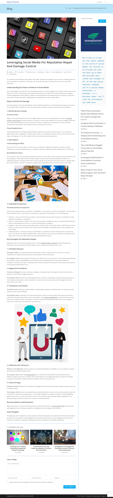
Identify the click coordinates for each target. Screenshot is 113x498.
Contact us (103, 496)
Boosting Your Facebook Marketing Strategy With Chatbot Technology (18, 448)
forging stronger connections (49, 243)
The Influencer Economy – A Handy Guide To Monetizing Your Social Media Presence (93, 136)
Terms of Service (80, 496)
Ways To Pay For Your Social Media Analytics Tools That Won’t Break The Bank (93, 173)
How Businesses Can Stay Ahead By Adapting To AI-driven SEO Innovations (41, 448)
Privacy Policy (89, 496)
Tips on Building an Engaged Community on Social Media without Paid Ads (91, 148)
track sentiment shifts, (58, 406)
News (47, 72)
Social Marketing (56, 72)
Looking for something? (86, 18)
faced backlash (30, 374)
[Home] (66, 8)
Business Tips (32, 72)
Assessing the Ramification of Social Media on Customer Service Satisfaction (92, 160)
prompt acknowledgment (51, 297)
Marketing (41, 72)
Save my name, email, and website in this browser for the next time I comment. (31, 482)
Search (102, 21)
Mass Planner (13, 2)
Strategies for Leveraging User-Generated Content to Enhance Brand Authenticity (64, 448)
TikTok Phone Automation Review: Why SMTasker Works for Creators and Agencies (92, 114)
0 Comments (13, 74)
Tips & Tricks (67, 72)
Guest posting (96, 496)
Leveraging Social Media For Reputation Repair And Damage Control (89, 8)
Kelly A (11, 72)
